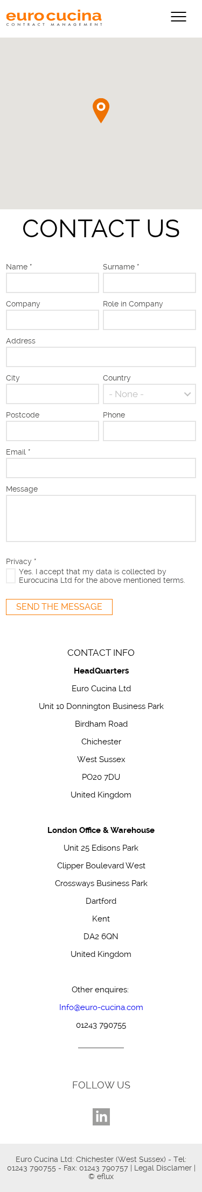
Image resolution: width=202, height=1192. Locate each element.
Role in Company (133, 303)
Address (21, 341)
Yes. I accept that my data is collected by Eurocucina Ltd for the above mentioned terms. (102, 575)
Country (117, 378)
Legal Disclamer (163, 1168)
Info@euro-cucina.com (101, 1007)
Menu (178, 16)
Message (22, 489)
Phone (114, 415)
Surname (121, 266)
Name (19, 266)
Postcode (22, 415)
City (13, 378)
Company (23, 303)
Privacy (21, 561)
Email (18, 452)
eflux (105, 1176)
